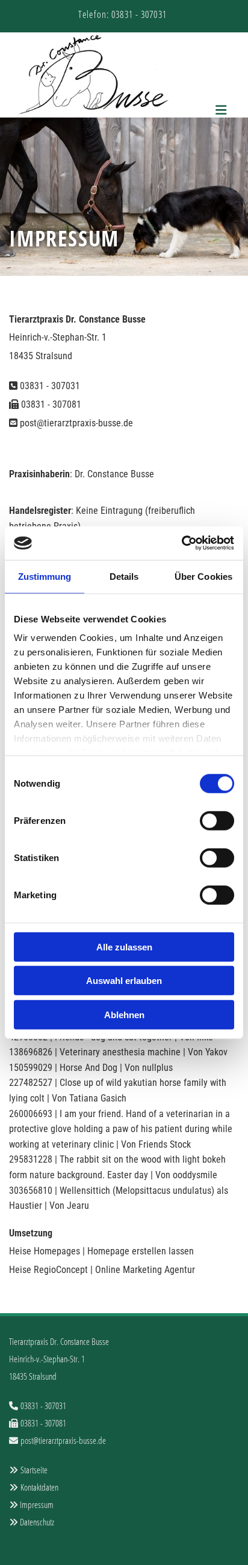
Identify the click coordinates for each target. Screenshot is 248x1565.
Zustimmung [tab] (45, 576)
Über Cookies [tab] (203, 576)
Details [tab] (124, 576)
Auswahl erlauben (124, 981)
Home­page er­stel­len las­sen (140, 1251)
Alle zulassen (124, 946)
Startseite (34, 1470)
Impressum (37, 1504)
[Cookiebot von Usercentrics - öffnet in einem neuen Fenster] (181, 543)
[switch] (217, 820)
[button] (219, 111)
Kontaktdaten (39, 1487)
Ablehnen (124, 1014)
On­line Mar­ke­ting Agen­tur (145, 1269)
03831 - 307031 (50, 386)
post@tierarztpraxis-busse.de (76, 423)
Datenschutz (37, 1522)
